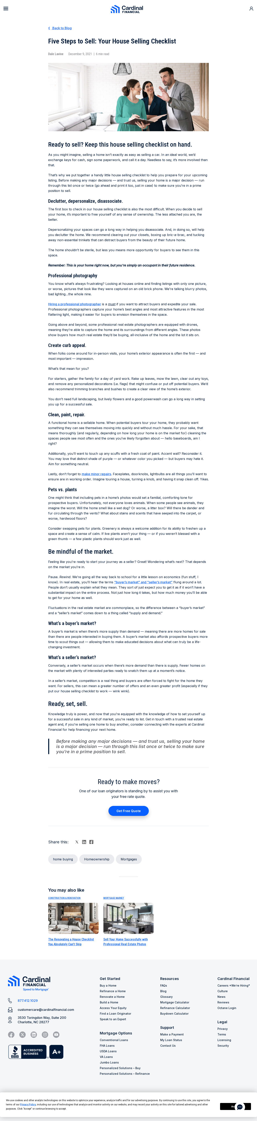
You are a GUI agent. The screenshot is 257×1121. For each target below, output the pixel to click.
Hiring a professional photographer (74, 304)
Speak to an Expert (113, 1019)
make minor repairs (96, 474)
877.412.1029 (28, 1001)
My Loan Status (171, 1040)
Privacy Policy (28, 1104)
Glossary (166, 996)
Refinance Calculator (175, 1008)
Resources (169, 979)
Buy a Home (108, 985)
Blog (163, 991)
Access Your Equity (113, 1008)
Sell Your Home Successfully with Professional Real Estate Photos (125, 942)
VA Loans (106, 1056)
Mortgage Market (113, 898)
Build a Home (109, 1002)
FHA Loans (107, 1045)
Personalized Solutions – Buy (120, 1068)
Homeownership (96, 859)
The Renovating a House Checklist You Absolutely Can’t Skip (71, 942)
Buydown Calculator (174, 1013)
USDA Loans (108, 1051)
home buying (63, 859)
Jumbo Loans (109, 1062)
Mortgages (129, 859)
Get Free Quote (128, 811)
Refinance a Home (113, 991)
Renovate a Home (112, 996)
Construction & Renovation (64, 898)
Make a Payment (172, 1034)
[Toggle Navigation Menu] (6, 8)
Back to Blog (62, 28)
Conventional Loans (114, 1040)
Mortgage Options (116, 1033)
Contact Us (168, 1045)
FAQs (163, 985)
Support (167, 1027)
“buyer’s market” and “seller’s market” (143, 582)
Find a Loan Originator (115, 1013)
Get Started (110, 979)
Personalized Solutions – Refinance (125, 1073)
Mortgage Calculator (174, 1002)
